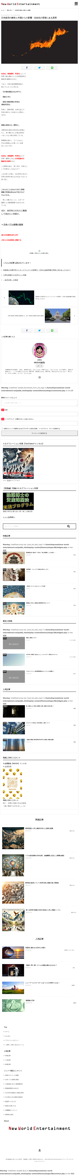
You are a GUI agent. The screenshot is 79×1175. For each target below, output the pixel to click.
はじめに (8, 1036)
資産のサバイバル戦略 (12, 1075)
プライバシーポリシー (12, 1040)
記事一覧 (39, 366)
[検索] (68, 526)
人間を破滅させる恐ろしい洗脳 (14, 275)
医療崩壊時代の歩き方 (12, 1088)
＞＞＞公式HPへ (9, 517)
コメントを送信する (40, 433)
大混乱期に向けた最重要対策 (14, 1084)
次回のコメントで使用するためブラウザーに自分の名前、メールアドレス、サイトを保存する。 (32, 428)
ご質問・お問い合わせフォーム (14, 1045)
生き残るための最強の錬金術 (14, 1097)
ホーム (2, 10)
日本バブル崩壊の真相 (13, 224)
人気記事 (8, 1060)
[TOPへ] (39, 1151)
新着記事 (8, 1064)
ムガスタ (8, 766)
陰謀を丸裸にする (10, 1106)
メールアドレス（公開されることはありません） (19, 419)
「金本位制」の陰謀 (10, 280)
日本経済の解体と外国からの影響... (23, 10)
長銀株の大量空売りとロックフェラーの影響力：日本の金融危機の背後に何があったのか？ (37, 270)
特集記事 (8, 1055)
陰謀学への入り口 (10, 1101)
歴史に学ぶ (9, 10)
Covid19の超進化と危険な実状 (14, 1093)
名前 (6, 410)
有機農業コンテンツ (11, 1110)
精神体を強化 (9, 1114)
